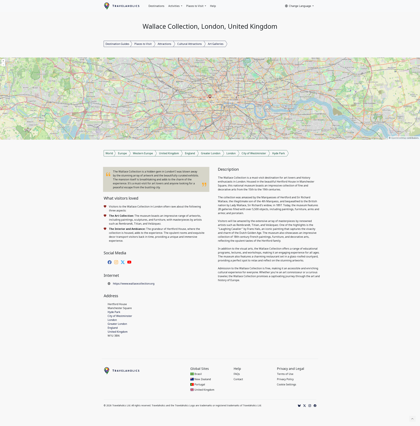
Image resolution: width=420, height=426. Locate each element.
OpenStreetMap (398, 138)
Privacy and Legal (290, 369)
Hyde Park (278, 153)
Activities (174, 6)
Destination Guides (117, 44)
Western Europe (143, 153)
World (109, 153)
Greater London (210, 153)
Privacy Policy (285, 379)
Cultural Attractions (189, 44)
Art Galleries (215, 44)
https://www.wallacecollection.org (133, 283)
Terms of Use (285, 374)
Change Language (300, 6)
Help (213, 6)
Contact (238, 379)
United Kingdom (169, 153)
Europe (122, 153)
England (190, 153)
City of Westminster (254, 153)
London (231, 153)
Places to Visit (195, 6)
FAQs (237, 374)
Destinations (156, 6)
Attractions (164, 44)
